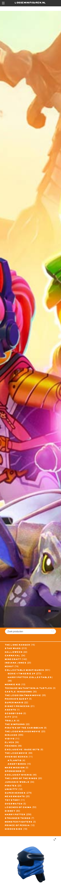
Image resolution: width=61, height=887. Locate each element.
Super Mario (14, 703)
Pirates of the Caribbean (24, 728)
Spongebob (13, 771)
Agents (10, 710)
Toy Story (12, 800)
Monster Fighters (18, 822)
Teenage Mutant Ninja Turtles (28, 688)
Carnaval (13, 656)
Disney (10, 811)
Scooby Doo (14, 713)
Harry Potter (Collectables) (30, 677)
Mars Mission (15, 768)
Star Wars (13, 648)
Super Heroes (15, 793)
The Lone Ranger (17, 645)
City (8, 717)
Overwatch (14, 804)
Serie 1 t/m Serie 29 (21, 674)
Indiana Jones (16, 663)
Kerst (9, 666)
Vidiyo (10, 739)
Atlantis (15, 760)
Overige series (16, 757)
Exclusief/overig (18, 775)
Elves (9, 742)
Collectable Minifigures (24, 670)
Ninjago (11, 735)
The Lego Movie (16, 753)
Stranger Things (18, 818)
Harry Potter (15, 814)
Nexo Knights (15, 796)
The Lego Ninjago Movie (23, 731)
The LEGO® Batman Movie (23, 695)
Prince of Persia (17, 825)
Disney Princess (17, 706)
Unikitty (11, 789)
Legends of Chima (18, 807)
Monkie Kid (13, 684)
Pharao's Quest (16, 699)
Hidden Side (14, 829)
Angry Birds (17, 764)
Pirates (11, 786)
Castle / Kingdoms (18, 692)
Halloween (14, 652)
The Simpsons (15, 724)
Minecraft (13, 659)
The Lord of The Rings (21, 778)
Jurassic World (17, 782)
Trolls (10, 721)
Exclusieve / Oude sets (22, 750)
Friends (11, 746)
